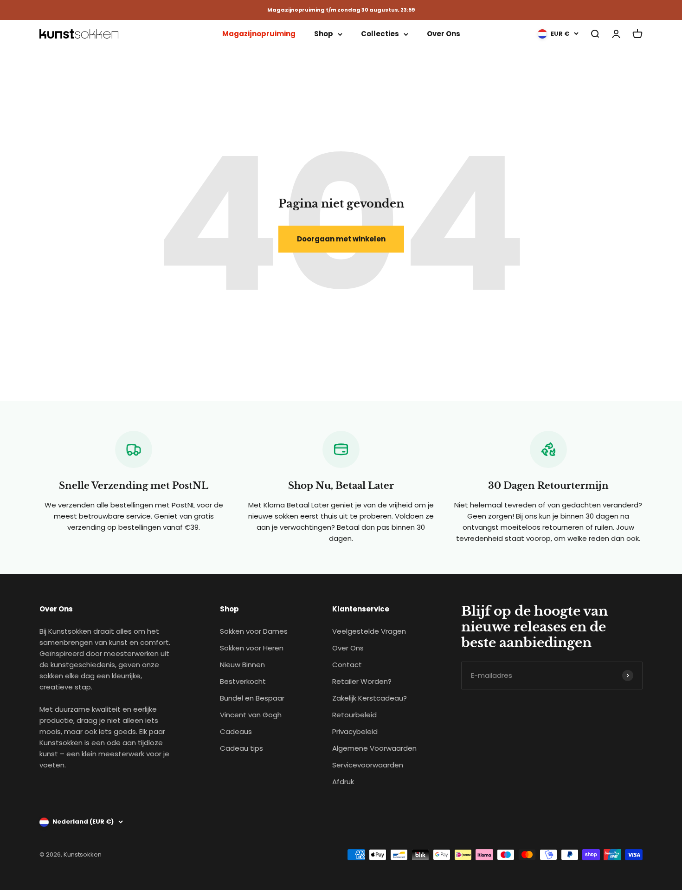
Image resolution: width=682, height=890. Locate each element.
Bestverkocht (243, 681)
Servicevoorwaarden (367, 765)
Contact (347, 664)
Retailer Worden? (362, 681)
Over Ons (443, 34)
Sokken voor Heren (251, 648)
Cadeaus (236, 731)
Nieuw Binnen (242, 664)
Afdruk (343, 781)
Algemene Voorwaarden (374, 748)
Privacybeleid (355, 731)
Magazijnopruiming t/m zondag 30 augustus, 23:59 (341, 9)
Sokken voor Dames (254, 631)
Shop (323, 34)
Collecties (380, 34)
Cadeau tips (241, 748)
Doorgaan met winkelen (341, 239)
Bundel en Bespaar (252, 698)
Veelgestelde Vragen (369, 631)
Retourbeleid (354, 715)
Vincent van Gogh (251, 715)
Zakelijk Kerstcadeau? (369, 698)
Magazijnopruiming (259, 34)
